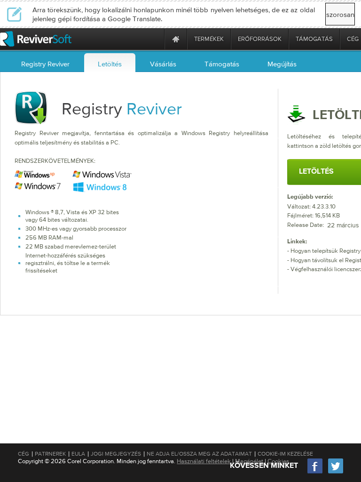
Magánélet (249, 461)
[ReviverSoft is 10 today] (155, 38)
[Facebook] (315, 472)
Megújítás (282, 64)
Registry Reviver (45, 64)
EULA (78, 453)
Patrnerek (50, 453)
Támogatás (221, 64)
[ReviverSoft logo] (35, 39)
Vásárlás (163, 64)
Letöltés (110, 64)
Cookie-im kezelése (285, 453)
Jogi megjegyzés (116, 453)
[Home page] (176, 38)
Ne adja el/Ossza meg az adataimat (199, 453)
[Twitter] (335, 472)
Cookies (278, 461)
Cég (23, 453)
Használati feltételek (204, 461)
